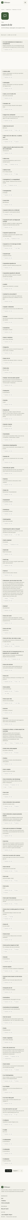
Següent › (16, 1170)
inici (2, 9)
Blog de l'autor (5, 1208)
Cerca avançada (5, 1203)
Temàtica (3, 1200)
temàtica (8, 9)
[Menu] (25, 2)
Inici (2, 1198)
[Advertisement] (14, 60)
